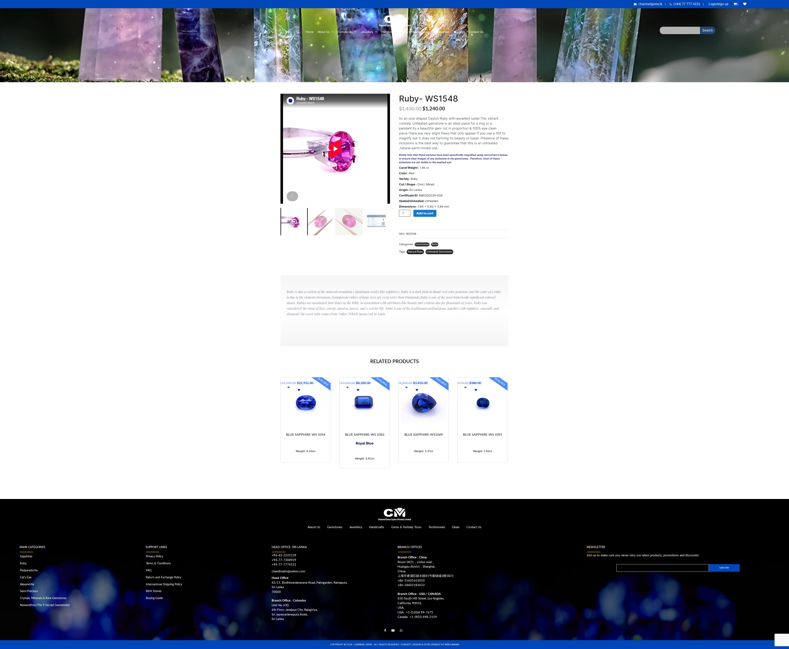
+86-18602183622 (411, 585)
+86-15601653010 (411, 580)
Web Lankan (452, 644)
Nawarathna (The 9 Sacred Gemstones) (45, 605)
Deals (461, 31)
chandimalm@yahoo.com (288, 571)
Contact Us (476, 31)
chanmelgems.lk (650, 4)
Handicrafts (388, 31)
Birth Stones (153, 591)
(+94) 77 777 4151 (687, 4)
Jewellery (367, 31)
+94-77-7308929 (284, 560)
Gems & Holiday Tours (414, 31)
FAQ (148, 570)
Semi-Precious (29, 591)
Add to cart (424, 213)
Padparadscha (29, 570)
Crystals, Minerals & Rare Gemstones (43, 598)
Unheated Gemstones (439, 252)
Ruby (435, 244)
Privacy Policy (154, 556)
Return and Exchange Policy (163, 577)
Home (310, 31)
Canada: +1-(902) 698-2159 (417, 617)
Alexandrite (27, 584)
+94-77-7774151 (284, 564)
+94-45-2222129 (284, 555)
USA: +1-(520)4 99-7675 (415, 612)
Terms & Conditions (158, 563)
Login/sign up (718, 4)
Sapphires (26, 556)
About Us (324, 31)
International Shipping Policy (164, 584)
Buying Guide (154, 598)
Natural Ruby (415, 252)
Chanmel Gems (363, 644)
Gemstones (345, 31)
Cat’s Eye (25, 577)
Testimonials (441, 31)
